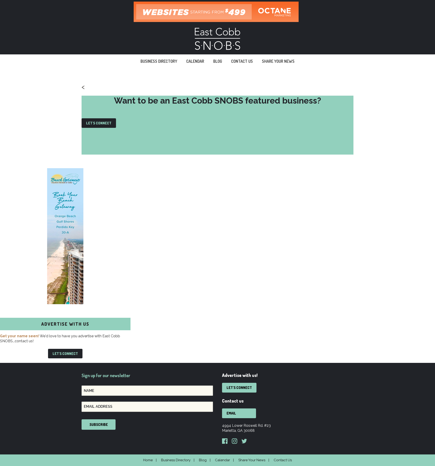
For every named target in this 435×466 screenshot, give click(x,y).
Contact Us (242, 61)
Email (231, 413)
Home (148, 460)
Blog (217, 61)
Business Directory (158, 61)
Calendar (195, 61)
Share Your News (278, 61)
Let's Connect (98, 123)
